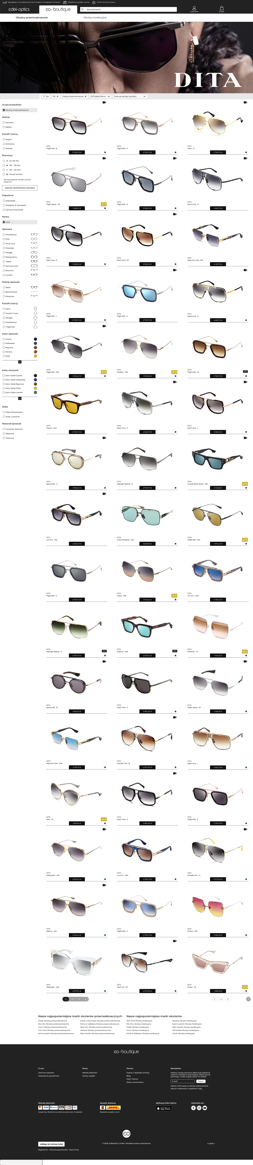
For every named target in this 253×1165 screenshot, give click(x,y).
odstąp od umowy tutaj (51, 1144)
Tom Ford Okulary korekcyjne (139, 1021)
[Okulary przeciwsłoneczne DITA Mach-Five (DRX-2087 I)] (217, 737)
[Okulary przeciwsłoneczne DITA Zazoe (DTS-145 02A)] (147, 569)
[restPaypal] (54, 1108)
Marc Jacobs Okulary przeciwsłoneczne (97, 1033)
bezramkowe (11, 292)
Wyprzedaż (10, 201)
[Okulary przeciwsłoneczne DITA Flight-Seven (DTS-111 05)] (76, 178)
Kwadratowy (11, 234)
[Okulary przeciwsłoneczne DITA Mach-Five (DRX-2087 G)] (147, 401)
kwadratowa (11, 322)
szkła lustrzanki (13, 417)
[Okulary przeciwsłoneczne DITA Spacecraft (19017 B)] (76, 681)
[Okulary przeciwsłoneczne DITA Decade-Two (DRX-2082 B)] (147, 737)
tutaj (200, 1088)
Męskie (9, 127)
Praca (85, 1068)
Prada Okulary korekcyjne (137, 1027)
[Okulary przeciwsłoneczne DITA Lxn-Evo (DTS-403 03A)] (147, 849)
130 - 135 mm (13, 165)
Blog (128, 1076)
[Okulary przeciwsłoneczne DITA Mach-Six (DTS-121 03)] (147, 961)
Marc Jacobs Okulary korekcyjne (186, 1027)
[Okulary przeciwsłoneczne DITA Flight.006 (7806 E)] (217, 793)
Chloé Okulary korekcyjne (183, 1033)
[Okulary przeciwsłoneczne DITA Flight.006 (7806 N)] (147, 178)
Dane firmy (74, 1150)
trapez (8, 261)
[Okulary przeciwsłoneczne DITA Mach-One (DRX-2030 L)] (217, 401)
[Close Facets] (20, 96)
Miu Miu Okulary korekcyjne (138, 1024)
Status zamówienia (134, 1082)
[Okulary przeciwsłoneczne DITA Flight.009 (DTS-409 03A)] (76, 346)
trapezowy (10, 327)
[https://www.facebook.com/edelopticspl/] (193, 1108)
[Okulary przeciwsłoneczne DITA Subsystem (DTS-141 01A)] (76, 849)
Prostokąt (10, 248)
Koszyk (221, 11)
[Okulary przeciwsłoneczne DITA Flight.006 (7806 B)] (76, 122)
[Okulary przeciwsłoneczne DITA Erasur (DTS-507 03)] (217, 961)
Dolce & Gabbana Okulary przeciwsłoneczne (99, 1024)
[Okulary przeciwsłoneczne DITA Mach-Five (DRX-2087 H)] (217, 178)
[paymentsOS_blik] (61, 1108)
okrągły (9, 252)
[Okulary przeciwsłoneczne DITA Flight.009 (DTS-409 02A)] (217, 513)
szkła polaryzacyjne (14, 412)
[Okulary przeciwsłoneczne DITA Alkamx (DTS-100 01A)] (76, 905)
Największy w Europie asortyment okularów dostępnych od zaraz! (34, 2)
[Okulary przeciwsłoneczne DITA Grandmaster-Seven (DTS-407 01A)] (217, 457)
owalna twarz (12, 313)
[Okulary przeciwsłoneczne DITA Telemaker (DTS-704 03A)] (76, 961)
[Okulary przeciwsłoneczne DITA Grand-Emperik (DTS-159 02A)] (147, 513)
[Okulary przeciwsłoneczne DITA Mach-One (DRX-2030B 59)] (147, 234)
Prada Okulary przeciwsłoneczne (52, 1021)
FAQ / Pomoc (132, 1079)
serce (8, 309)
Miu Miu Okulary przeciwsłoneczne (53, 1024)
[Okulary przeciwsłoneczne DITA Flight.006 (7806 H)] (147, 122)
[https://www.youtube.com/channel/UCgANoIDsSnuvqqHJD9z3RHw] (205, 1108)
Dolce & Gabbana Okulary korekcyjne (142, 1033)
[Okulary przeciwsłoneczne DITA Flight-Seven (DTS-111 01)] (217, 681)
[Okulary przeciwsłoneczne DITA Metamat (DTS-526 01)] (217, 625)
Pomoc (129, 1068)
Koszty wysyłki (88, 1076)
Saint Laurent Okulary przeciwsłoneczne (56, 1033)
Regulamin (43, 1150)
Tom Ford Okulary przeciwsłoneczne (54, 1030)
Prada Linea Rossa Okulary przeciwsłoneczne (100, 1021)
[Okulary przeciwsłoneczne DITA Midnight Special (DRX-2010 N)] (147, 457)
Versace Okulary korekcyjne (184, 1021)
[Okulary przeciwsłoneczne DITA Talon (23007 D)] (217, 122)
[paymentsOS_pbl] (68, 1108)
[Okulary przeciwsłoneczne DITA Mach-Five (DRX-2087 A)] (217, 290)
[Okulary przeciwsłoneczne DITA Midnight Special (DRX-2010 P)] (76, 625)
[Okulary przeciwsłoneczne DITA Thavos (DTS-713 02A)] (76, 401)
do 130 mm (13, 161)
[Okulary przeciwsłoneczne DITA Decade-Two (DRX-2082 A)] (217, 849)
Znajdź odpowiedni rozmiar (20, 188)
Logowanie (194, 11)
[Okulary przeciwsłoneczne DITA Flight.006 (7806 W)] (217, 346)
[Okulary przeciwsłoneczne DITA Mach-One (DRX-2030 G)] (147, 793)
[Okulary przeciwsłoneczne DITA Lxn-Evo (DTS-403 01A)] (76, 513)
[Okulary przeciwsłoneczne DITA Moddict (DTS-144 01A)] (147, 346)
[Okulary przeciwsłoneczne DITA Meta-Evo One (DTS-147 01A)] (217, 234)
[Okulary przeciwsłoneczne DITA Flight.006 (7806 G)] (76, 569)
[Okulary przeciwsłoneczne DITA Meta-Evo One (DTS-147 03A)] (76, 737)
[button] (19, 9)
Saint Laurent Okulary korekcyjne (187, 1024)
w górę (210, 1143)
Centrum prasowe (46, 1073)
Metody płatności (89, 1073)
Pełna (8, 287)
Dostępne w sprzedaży (16, 205)
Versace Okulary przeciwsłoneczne (95, 1030)
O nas (41, 1068)
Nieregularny (11, 257)
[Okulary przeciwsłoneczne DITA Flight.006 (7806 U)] (147, 905)
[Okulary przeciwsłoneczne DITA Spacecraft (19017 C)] (76, 457)
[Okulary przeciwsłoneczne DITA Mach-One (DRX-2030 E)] (76, 234)
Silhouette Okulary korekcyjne (185, 1030)
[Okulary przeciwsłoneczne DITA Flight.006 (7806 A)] (147, 290)
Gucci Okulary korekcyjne (137, 1030)
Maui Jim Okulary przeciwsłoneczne (96, 1027)
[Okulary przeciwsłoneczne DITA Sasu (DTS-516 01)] (76, 793)
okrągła (9, 318)
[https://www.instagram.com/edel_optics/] (199, 1108)
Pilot (7, 239)
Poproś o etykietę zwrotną (137, 1073)
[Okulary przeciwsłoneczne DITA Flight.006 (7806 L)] (76, 290)
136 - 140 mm (14, 170)
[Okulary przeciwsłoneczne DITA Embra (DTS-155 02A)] (217, 905)
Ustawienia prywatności (48, 1076)
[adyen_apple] (75, 1108)
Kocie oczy (10, 243)
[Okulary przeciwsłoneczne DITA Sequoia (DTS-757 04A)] (147, 625)
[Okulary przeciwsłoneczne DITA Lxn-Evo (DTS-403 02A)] (217, 569)
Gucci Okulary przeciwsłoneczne (52, 1027)
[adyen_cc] (40, 1108)
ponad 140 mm (14, 174)
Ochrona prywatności (58, 1150)
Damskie (9, 122)
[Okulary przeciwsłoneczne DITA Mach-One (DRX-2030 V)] (147, 681)
